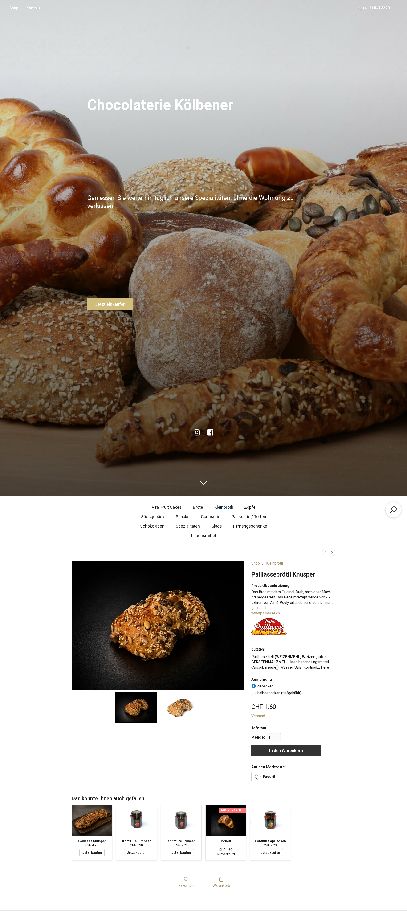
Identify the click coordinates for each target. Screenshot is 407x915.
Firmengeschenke (250, 526)
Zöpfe (250, 507)
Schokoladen (152, 526)
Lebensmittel (203, 535)
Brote (198, 507)
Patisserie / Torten (249, 516)
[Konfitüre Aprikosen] (270, 820)
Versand (258, 716)
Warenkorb (221, 885)
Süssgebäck (152, 516)
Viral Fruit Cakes (167, 507)
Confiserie (210, 516)
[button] (266, 776)
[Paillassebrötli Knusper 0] (136, 707)
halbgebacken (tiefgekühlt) (279, 693)
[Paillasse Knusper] (92, 820)
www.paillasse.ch (265, 613)
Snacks (183, 516)
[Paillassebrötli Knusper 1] (179, 707)
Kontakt (33, 8)
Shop (13, 8)
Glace (216, 526)
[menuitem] (325, 552)
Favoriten (186, 885)
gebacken (265, 686)
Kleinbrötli (223, 507)
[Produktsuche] (393, 509)
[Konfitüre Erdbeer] (181, 820)
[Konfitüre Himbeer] (136, 820)
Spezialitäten (188, 526)
